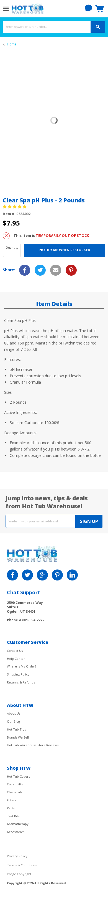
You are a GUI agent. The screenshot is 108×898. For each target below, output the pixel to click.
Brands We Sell (18, 737)
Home (12, 44)
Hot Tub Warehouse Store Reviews (32, 745)
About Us (13, 713)
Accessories (15, 832)
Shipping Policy (18, 674)
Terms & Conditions (22, 865)
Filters (11, 800)
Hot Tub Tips (16, 729)
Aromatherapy (18, 824)
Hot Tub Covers (18, 776)
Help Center (16, 658)
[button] (15, 206)
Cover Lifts (15, 784)
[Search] (98, 27)
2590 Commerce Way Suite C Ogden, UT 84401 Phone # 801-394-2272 (25, 611)
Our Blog (13, 721)
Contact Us (15, 651)
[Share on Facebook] (24, 270)
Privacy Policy (17, 856)
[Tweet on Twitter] (40, 270)
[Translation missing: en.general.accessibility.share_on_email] (55, 270)
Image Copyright (19, 874)
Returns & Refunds (21, 682)
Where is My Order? (21, 666)
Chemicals (14, 792)
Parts (10, 808)
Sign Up (89, 521)
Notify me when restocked (64, 250)
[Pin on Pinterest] (71, 270)
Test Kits (13, 816)
